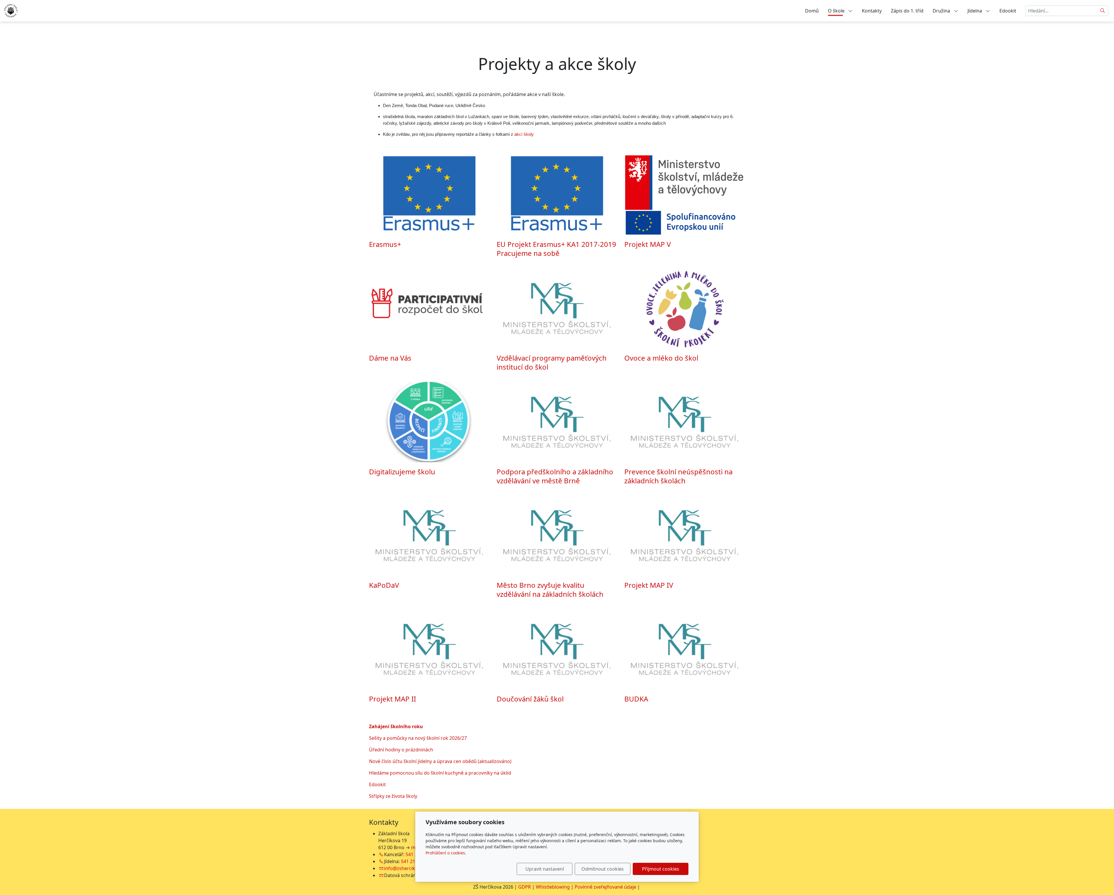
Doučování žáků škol (530, 699)
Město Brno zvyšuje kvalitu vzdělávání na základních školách (550, 589)
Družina (942, 11)
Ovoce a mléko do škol (661, 358)
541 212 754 (414, 861)
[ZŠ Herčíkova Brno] (10, 10)
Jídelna (975, 11)
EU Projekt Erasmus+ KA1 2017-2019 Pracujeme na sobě (556, 248)
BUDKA (636, 699)
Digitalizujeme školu (402, 471)
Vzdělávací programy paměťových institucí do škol (552, 362)
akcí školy (524, 134)
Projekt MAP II (392, 699)
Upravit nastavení (544, 869)
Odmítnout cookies (602, 869)
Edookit (1007, 11)
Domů (812, 11)
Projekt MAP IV (648, 585)
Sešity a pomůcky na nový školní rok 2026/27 (418, 738)
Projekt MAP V (647, 244)
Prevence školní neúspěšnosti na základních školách (678, 476)
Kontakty (872, 11)
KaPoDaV (384, 585)
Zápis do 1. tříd (907, 11)
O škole (837, 11)
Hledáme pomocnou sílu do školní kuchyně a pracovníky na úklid (440, 773)
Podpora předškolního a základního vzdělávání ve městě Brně (555, 476)
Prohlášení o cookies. (446, 853)
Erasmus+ (385, 244)
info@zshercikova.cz (406, 868)
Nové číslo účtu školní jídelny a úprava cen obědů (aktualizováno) (440, 761)
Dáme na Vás (390, 358)
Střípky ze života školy (393, 796)
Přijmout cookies (660, 869)
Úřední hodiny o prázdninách (401, 749)
